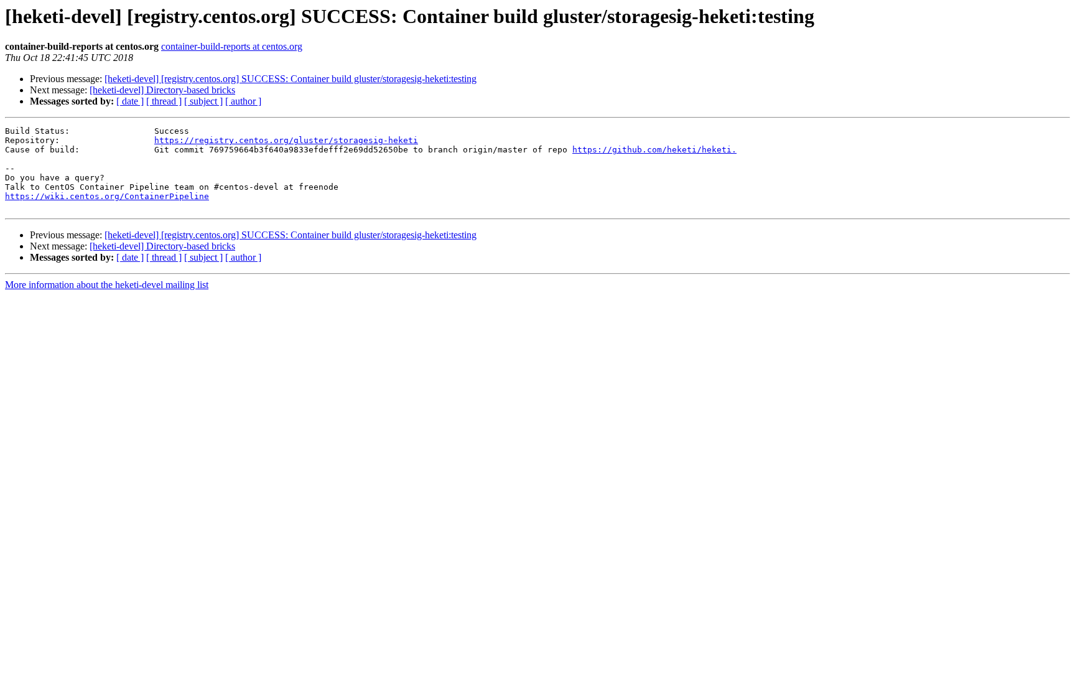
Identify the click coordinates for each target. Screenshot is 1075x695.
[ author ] (243, 101)
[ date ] (130, 101)
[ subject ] (203, 101)
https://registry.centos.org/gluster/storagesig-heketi (286, 140)
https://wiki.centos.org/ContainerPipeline (107, 196)
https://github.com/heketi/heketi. (654, 149)
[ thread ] (164, 101)
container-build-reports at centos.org (231, 46)
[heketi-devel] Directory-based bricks (162, 90)
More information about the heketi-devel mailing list (106, 284)
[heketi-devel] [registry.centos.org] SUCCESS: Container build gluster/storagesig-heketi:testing (291, 78)
